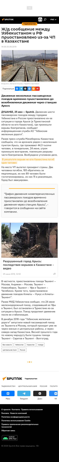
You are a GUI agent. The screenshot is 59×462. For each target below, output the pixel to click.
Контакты (16, 409)
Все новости (7, 345)
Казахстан (31, 345)
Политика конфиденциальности (15, 417)
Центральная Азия (10, 350)
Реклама (5, 413)
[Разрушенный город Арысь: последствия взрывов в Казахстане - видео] (29, 240)
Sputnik (6, 84)
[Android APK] (9, 438)
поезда (40, 345)
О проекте (6, 409)
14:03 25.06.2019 (8, 46)
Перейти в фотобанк (31, 84)
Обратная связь (8, 430)
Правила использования (32, 409)
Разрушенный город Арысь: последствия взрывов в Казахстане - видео (28, 264)
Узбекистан (19, 345)
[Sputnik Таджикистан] (8, 20)
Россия (22, 350)
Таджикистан (8, 386)
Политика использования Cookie (15, 420)
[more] (54, 273)
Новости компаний (18, 413)
